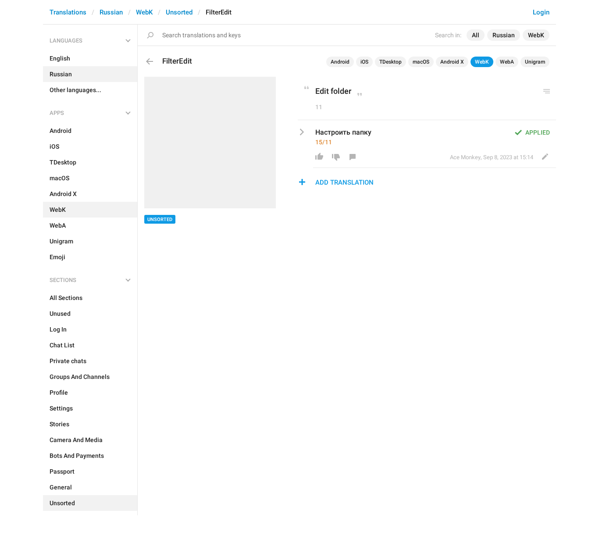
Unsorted (179, 12)
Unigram (535, 62)
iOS (364, 62)
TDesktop (390, 62)
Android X (452, 62)
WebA (507, 62)
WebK (144, 12)
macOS (421, 62)
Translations (68, 12)
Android (340, 62)
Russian (111, 12)
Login (541, 12)
